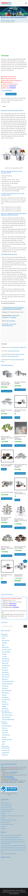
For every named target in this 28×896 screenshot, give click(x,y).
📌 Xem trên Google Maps (8, 320)
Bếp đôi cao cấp (5, 748)
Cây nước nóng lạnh (6, 649)
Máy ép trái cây (5, 658)
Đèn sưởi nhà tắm (6, 651)
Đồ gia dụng (8, 20)
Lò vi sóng (4, 656)
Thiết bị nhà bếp (5, 746)
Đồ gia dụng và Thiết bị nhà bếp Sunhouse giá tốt (12, 815)
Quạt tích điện (5, 704)
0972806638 (12, 87)
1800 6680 (16, 607)
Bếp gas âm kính (6, 750)
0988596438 (5, 317)
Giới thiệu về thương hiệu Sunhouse (8, 820)
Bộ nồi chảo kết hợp (6, 725)
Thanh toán (3, 828)
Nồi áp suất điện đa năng (8, 681)
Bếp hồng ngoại (5, 640)
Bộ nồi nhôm (5, 730)
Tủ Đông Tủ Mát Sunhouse (8, 719)
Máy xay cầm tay (6, 674)
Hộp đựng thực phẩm (7, 739)
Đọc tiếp (17, 417)
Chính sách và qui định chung (7, 809)
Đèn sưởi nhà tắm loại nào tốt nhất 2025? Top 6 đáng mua (13, 845)
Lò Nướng (4, 654)
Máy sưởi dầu (5, 670)
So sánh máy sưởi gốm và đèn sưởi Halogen (10, 837)
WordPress (16, 893)
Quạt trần (4, 706)
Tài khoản (3, 826)
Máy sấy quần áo (6, 665)
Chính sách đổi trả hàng (6, 805)
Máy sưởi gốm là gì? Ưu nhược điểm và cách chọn (12, 839)
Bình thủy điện (5, 647)
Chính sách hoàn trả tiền (6, 807)
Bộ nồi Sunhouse (14, 100)
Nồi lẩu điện (5, 688)
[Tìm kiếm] (25, 626)
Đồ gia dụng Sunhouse (13, 350)
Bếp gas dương (5, 752)
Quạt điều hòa (5, 697)
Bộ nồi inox (13, 20)
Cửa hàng (3, 813)
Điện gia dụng (4, 634)
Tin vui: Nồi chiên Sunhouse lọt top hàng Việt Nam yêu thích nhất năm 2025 (13, 842)
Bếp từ (3, 645)
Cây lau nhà (4, 732)
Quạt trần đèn (5, 708)
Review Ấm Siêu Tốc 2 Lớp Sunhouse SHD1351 (11, 835)
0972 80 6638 (12, 605)
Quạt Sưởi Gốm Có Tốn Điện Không (8, 853)
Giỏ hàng (3, 817)
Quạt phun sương (6, 699)
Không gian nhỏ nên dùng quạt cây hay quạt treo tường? (13, 847)
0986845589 (15, 315)
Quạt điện (4, 695)
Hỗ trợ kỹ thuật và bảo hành (7, 824)
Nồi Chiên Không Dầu (7, 683)
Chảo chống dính (6, 734)
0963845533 (12, 86)
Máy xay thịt (5, 679)
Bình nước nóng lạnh (7, 712)
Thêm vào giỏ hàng (11, 94)
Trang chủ (3, 20)
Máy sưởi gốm (5, 672)
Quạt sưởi (4, 701)
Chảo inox (4, 737)
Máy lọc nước (5, 663)
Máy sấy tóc (5, 667)
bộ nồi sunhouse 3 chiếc (13, 356)
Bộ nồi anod (5, 723)
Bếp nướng (4, 642)
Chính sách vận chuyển (6, 811)
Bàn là (3, 638)
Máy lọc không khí (6, 717)
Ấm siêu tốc (5, 635)
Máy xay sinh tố (5, 676)
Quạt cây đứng (5, 692)
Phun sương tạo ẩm (6, 690)
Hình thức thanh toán (5, 822)
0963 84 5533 (12, 603)
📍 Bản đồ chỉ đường (6, 90)
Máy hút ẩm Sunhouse (7, 715)
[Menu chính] (26, 3)
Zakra (10, 893)
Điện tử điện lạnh (5, 710)
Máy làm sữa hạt (6, 660)
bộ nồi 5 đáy (7, 100)
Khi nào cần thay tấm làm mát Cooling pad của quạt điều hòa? (13, 850)
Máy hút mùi (5, 754)
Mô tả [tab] (4, 106)
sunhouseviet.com (13, 772)
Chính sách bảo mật (5, 802)
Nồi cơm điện (5, 685)
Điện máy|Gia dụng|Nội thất (19, 347)
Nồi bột (3, 741)
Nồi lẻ (3, 744)
